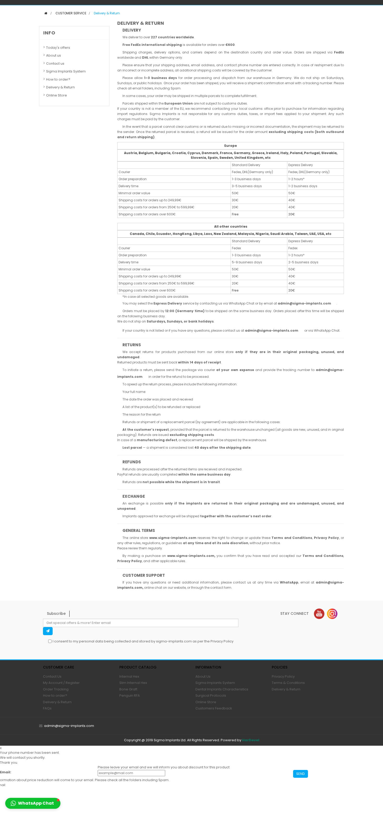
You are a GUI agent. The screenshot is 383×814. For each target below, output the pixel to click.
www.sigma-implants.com (172, 538)
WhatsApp (289, 582)
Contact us (55, 63)
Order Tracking (56, 689)
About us (53, 55)
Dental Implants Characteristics (221, 689)
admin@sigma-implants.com (69, 725)
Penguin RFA (129, 695)
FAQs (47, 708)
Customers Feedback (213, 708)
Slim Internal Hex (133, 682)
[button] (32, 803)
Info (49, 32)
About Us (203, 676)
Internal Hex (129, 676)
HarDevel (250, 740)
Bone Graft (128, 689)
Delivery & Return (60, 87)
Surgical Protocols (210, 695)
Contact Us (52, 676)
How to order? (58, 79)
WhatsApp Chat (241, 303)
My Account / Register (61, 682)
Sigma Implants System (66, 71)
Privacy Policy (222, 641)
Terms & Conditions (288, 682)
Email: (5, 772)
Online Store (56, 95)
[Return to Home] (45, 13)
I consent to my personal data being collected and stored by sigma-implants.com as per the (143, 641)
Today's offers (58, 47)
